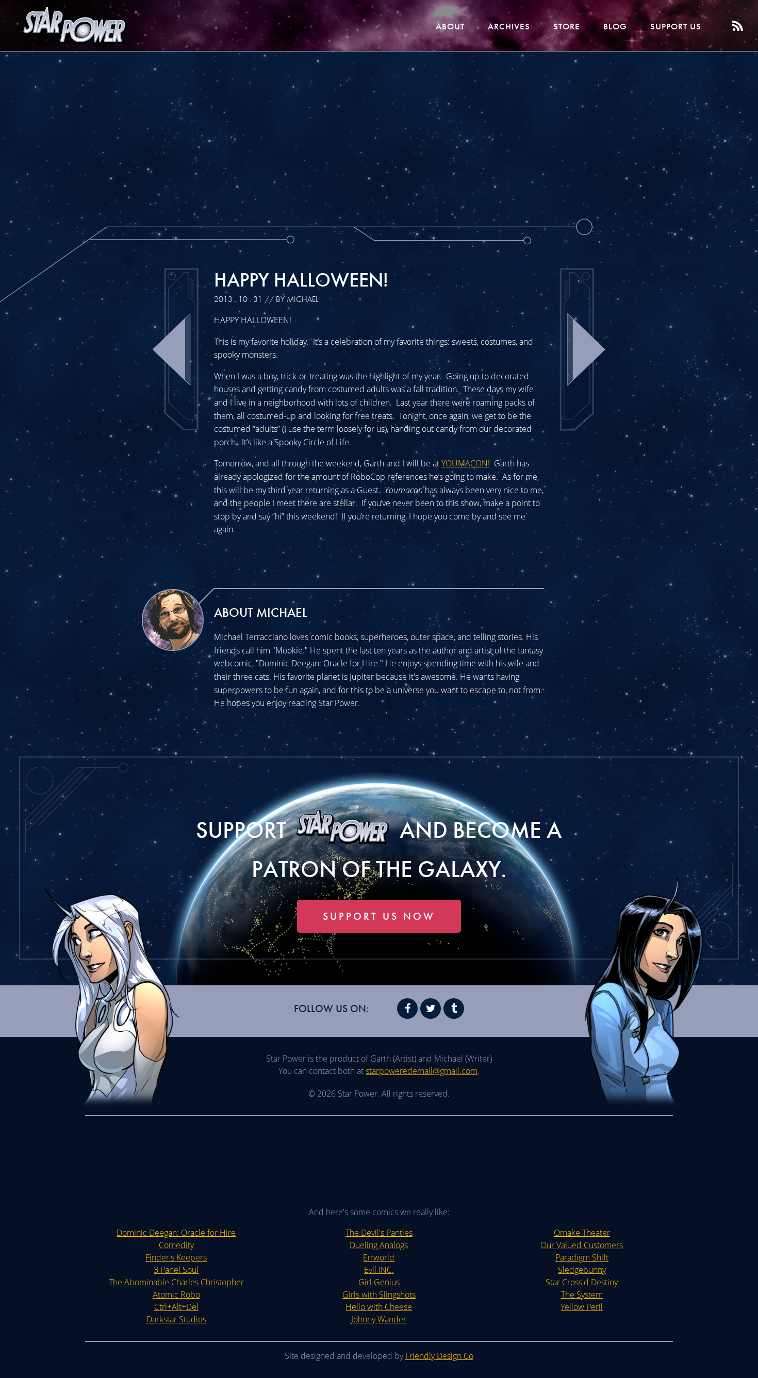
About (450, 26)
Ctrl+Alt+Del (176, 1307)
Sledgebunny (582, 1269)
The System (582, 1294)
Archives (509, 26)
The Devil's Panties (379, 1232)
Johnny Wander (378, 1319)
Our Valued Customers (581, 1245)
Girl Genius (379, 1282)
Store (566, 26)
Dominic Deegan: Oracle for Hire (176, 1232)
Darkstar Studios (176, 1319)
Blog (615, 26)
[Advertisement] (379, 134)
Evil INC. (379, 1269)
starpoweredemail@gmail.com (421, 1071)
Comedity (176, 1245)
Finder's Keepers (176, 1257)
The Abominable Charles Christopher (176, 1282)
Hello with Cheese (378, 1307)
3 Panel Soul (176, 1269)
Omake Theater (582, 1232)
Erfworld (378, 1257)
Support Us (675, 26)
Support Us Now (379, 916)
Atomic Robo (176, 1294)
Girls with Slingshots (379, 1294)
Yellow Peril (582, 1307)
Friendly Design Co (439, 1356)
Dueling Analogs (379, 1245)
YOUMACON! (465, 463)
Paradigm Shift (581, 1257)
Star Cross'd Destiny (582, 1282)
